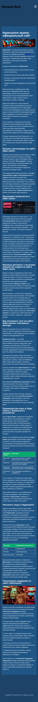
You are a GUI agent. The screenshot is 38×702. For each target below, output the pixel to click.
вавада (27, 54)
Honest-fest (11, 7)
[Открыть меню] (35, 6)
